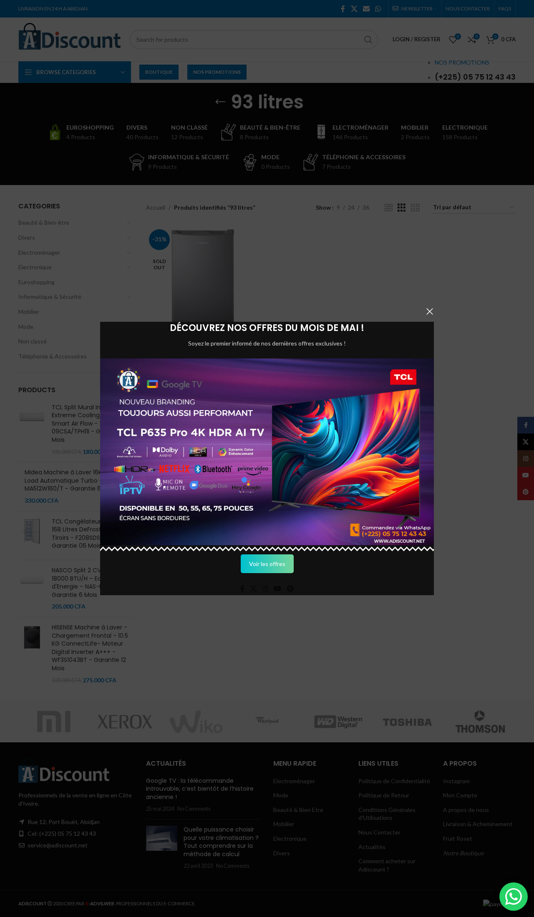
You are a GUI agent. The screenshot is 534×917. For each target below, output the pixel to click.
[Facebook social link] (242, 588)
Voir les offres (267, 563)
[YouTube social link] (277, 588)
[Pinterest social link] (290, 588)
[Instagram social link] (265, 588)
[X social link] (253, 588)
